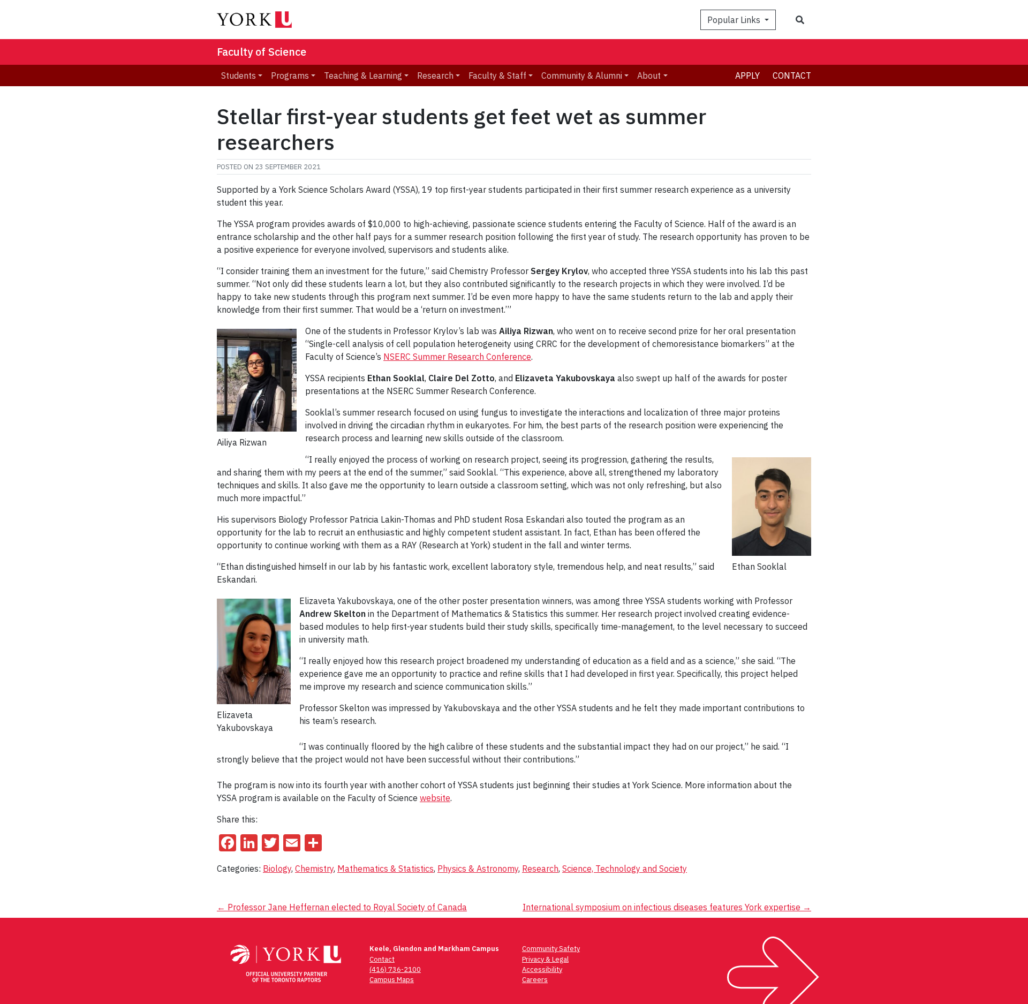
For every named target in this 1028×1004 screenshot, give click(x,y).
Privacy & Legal (545, 959)
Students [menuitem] (238, 75)
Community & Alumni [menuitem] (581, 75)
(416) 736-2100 (395, 969)
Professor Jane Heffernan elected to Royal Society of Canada (342, 907)
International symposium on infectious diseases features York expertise (667, 907)
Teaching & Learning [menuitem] (363, 75)
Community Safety (551, 948)
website (435, 797)
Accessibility (542, 969)
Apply (747, 75)
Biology (277, 868)
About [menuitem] (649, 75)
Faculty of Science (261, 51)
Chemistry (314, 868)
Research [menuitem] (435, 75)
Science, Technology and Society (624, 868)
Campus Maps (391, 979)
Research (540, 868)
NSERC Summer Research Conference (457, 356)
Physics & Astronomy (477, 868)
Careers (535, 979)
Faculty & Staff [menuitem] (497, 75)
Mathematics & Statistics (385, 868)
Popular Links (734, 19)
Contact (792, 75)
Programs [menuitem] (290, 75)
